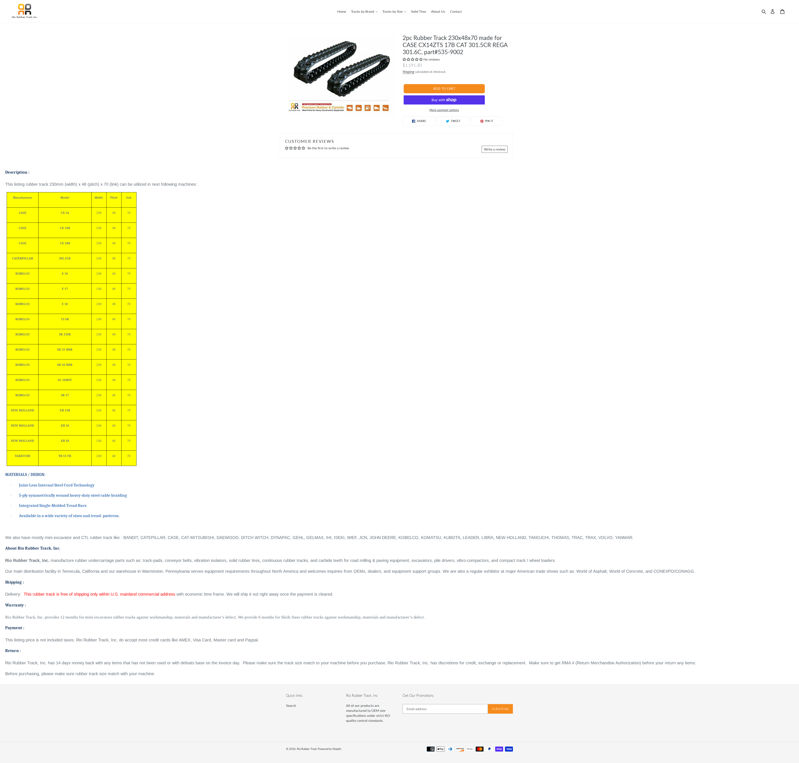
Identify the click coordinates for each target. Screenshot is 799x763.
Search (291, 705)
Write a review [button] (494, 149)
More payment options (444, 110)
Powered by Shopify (329, 749)
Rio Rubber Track (307, 749)
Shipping (408, 71)
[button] (413, 59)
